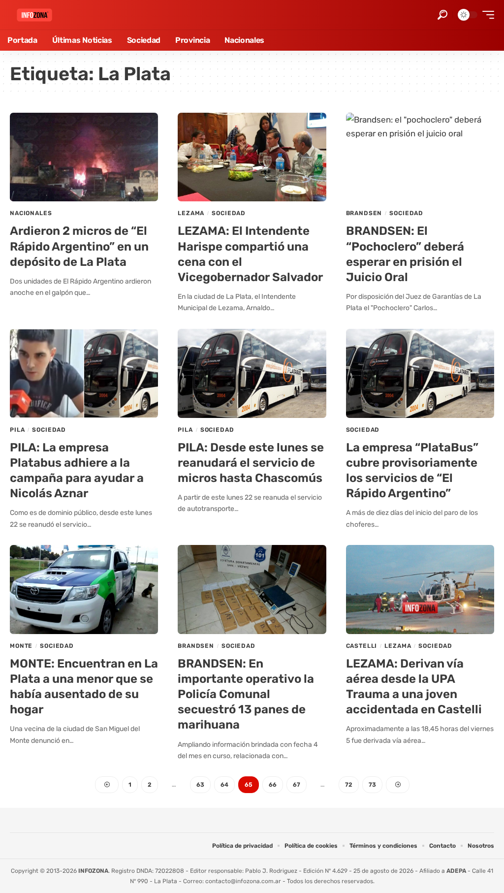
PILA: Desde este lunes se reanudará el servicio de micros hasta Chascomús (251, 463)
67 (296, 784)
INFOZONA (93, 870)
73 (372, 784)
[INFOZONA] (34, 15)
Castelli (362, 645)
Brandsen (364, 213)
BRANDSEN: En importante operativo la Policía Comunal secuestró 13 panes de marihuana (246, 694)
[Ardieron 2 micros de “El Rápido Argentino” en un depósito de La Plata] (84, 157)
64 (224, 784)
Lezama (191, 213)
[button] (442, 15)
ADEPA (456, 870)
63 (200, 784)
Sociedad (229, 213)
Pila (17, 429)
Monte (21, 645)
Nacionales (31, 213)
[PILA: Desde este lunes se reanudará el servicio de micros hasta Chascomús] (252, 373)
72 (348, 784)
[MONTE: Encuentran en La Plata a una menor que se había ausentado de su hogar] (84, 589)
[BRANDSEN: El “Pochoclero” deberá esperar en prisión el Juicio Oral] (420, 157)
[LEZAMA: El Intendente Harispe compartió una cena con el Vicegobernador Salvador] (252, 157)
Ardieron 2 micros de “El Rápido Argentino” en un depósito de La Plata (79, 246)
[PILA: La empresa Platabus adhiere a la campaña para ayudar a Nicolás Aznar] (84, 373)
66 (273, 784)
